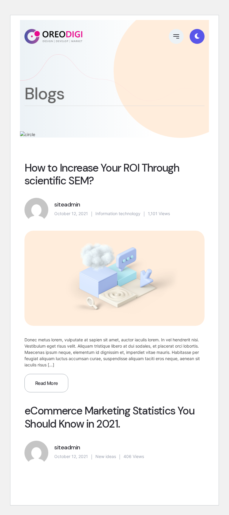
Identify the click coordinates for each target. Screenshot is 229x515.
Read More (46, 383)
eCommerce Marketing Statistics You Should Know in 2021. (109, 417)
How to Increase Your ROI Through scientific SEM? (101, 174)
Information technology (117, 213)
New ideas (105, 456)
